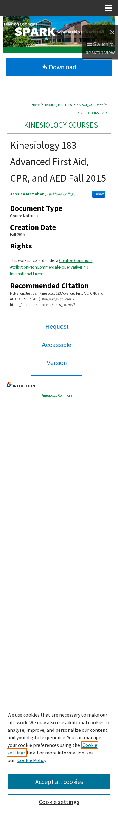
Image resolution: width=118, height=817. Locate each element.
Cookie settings (59, 802)
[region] (59, 760)
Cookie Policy (31, 760)
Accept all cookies (59, 781)
